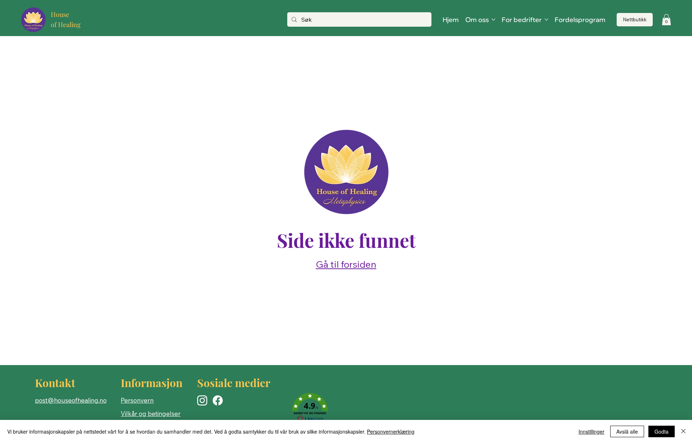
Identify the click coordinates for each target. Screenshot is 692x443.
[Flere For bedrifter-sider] (546, 19)
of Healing (66, 24)
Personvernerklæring (390, 431)
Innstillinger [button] (591, 431)
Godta (662, 431)
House (60, 14)
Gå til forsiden (346, 264)
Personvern (137, 400)
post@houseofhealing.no (71, 400)
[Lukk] (683, 431)
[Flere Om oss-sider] (493, 19)
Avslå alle (627, 431)
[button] (666, 19)
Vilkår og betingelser (151, 413)
